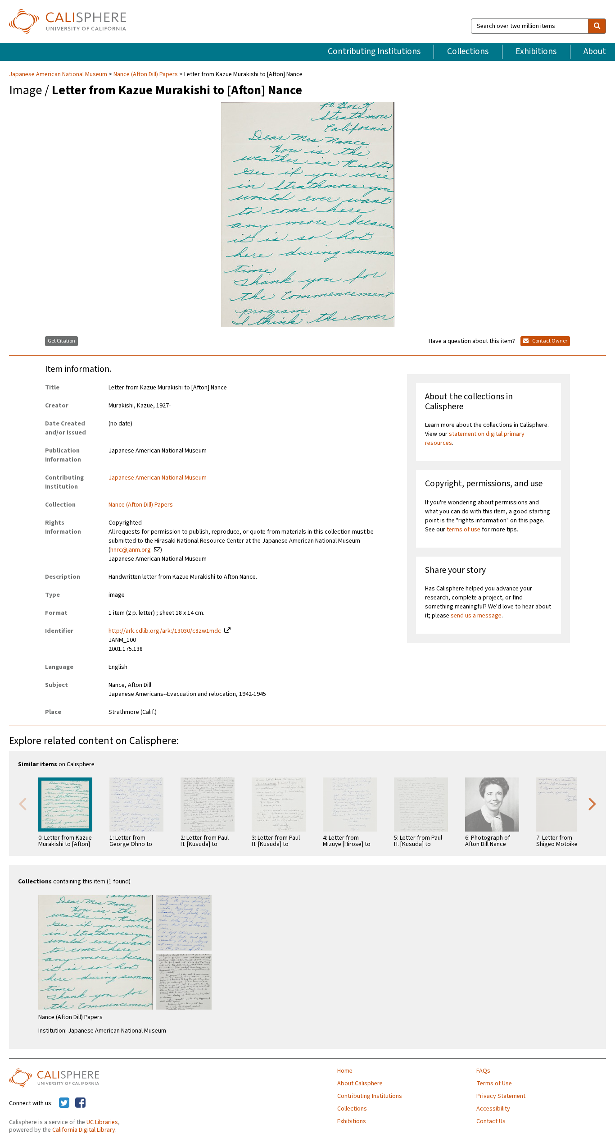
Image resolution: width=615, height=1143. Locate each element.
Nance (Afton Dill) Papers (145, 74)
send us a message (476, 615)
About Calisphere (360, 1083)
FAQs (483, 1071)
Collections (467, 51)
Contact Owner (549, 341)
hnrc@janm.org (130, 549)
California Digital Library (83, 1129)
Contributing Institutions (374, 51)
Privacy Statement (500, 1096)
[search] (597, 26)
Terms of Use (494, 1083)
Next (592, 803)
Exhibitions (536, 51)
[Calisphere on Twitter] (64, 1103)
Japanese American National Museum (59, 74)
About (594, 51)
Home (345, 1071)
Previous (22, 803)
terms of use (463, 529)
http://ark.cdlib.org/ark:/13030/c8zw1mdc (165, 631)
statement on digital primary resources (475, 439)
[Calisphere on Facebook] (80, 1103)
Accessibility (493, 1109)
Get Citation (61, 341)
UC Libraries (102, 1122)
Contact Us (491, 1121)
